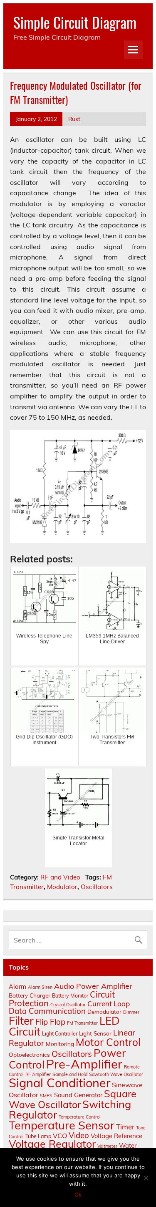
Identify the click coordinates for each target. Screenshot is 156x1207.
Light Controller (59, 1034)
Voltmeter (107, 1146)
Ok (78, 1194)
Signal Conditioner (59, 1082)
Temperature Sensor (61, 1125)
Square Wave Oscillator (72, 1098)
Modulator (62, 887)
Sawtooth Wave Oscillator (116, 1074)
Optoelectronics (29, 1054)
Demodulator (104, 1011)
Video (79, 1135)
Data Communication (47, 1011)
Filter (21, 1020)
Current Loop (108, 1003)
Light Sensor (95, 1033)
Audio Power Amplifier (93, 986)
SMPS (46, 1096)
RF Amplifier (38, 1074)
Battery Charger (29, 995)
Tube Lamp (38, 1136)
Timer (125, 1126)
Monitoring (60, 1043)
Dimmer (131, 1012)
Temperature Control (80, 1117)
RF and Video (60, 877)
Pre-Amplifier (84, 1063)
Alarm (17, 986)
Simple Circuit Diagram (74, 22)
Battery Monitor (70, 996)
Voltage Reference (116, 1136)
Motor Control (108, 1042)
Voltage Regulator (52, 1143)
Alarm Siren (40, 987)
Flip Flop (50, 1022)
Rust (74, 118)
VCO (60, 1135)
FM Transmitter (82, 1023)
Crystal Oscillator (68, 1005)
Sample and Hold (69, 1074)
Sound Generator (78, 1095)
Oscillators (97, 887)
